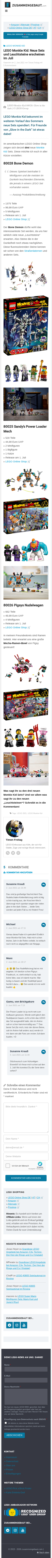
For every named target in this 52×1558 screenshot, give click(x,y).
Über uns (10, 1465)
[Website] (8, 853)
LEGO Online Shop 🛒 (18, 219)
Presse (9, 1469)
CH (39, 28)
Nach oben (44, 1552)
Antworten (43, 884)
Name (7, 1365)
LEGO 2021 (22, 813)
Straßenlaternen (33, 251)
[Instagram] (18, 853)
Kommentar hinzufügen (19, 872)
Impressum (11, 1457)
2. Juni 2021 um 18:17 (16, 962)
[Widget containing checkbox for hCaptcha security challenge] (24, 1165)
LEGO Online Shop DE (20, 28)
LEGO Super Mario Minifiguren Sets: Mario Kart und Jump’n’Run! (22, 1299)
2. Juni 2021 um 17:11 (16, 928)
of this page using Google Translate (25, 36)
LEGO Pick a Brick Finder (18, 1488)
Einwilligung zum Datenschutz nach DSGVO (25, 1419)
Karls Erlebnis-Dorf (15, 1492)
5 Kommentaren (9, 65)
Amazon (15, 25)
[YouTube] (24, 1325)
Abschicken (14, 1435)
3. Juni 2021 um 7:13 (15, 1005)
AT (35, 28)
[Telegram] (9, 1325)
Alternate (25, 25)
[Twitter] (13, 853)
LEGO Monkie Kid (15, 46)
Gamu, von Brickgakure (20, 1001)
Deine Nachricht (12, 1387)
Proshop (35, 25)
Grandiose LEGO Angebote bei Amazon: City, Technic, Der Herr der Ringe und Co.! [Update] (24, 1252)
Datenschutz (12, 1461)
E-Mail (7, 1376)
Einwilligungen (13, 1474)
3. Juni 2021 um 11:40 (20, 1055)
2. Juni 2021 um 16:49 (16, 888)
